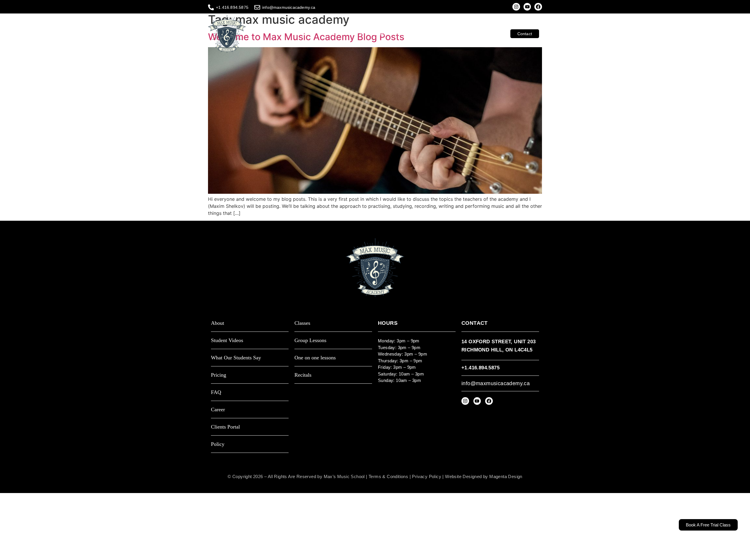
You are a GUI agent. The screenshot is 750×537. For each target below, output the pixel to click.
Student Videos (411, 33)
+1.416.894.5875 (232, 7)
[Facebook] (538, 7)
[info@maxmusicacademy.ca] (257, 7)
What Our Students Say (236, 358)
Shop (442, 33)
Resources (463, 33)
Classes (327, 33)
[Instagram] (516, 7)
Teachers (377, 33)
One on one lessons (315, 358)
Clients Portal (491, 33)
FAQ (216, 392)
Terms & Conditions (388, 476)
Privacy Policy (426, 476)
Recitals (302, 375)
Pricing (218, 375)
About (351, 33)
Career (218, 409)
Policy (217, 444)
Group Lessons (310, 340)
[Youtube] (527, 7)
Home (308, 33)
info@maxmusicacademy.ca (289, 7)
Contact (524, 33)
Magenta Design (505, 476)
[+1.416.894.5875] (211, 7)
